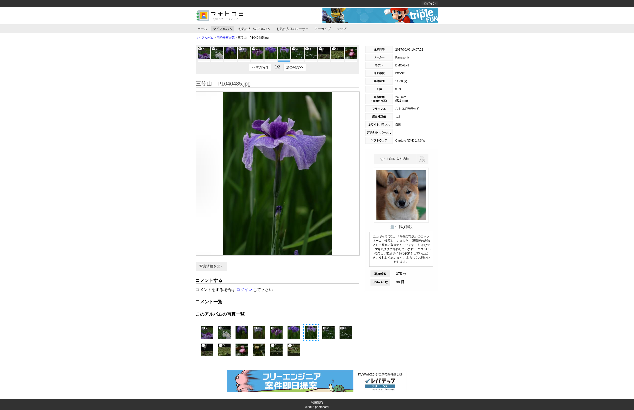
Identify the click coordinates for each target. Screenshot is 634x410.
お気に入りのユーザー (292, 29)
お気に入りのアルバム (254, 29)
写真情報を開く (211, 266)
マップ (341, 29)
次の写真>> (294, 67)
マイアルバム (222, 29)
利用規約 (317, 402)
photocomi (322, 407)
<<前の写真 (260, 67)
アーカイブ (323, 29)
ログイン (430, 3)
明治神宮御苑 (226, 37)
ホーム (202, 29)
